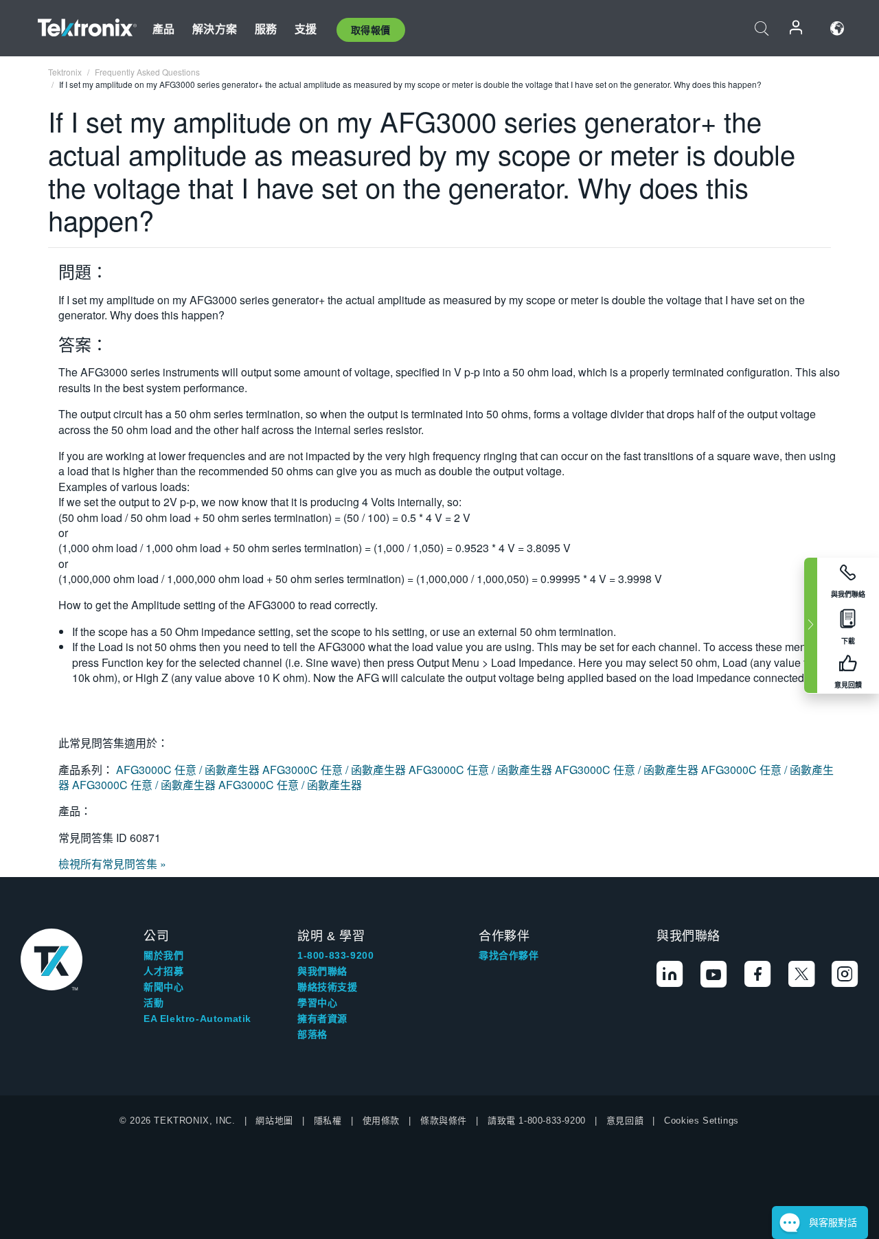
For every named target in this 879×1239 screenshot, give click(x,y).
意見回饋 (624, 1120)
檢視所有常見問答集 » (112, 864)
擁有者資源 (322, 1018)
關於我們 (163, 955)
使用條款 (381, 1120)
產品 (163, 28)
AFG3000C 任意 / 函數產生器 (189, 769)
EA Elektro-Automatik (197, 1018)
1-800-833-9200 (335, 955)
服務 (266, 28)
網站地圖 (274, 1120)
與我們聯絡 (322, 971)
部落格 (312, 1034)
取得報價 (371, 29)
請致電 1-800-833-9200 (537, 1120)
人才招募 (163, 971)
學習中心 (317, 1002)
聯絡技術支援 (327, 986)
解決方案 (214, 28)
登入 (796, 28)
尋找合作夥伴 (509, 955)
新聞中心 (163, 986)
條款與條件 (443, 1120)
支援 (306, 28)
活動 (153, 1002)
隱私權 (328, 1120)
